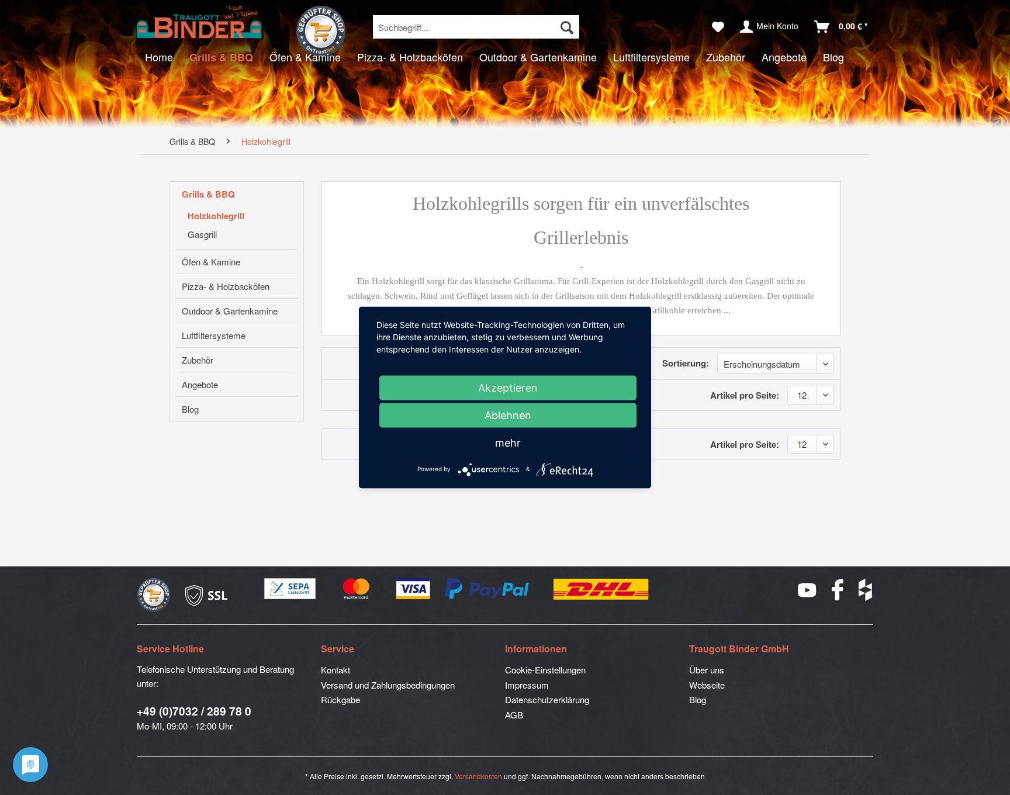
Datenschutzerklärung (547, 699)
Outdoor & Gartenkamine (230, 311)
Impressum (527, 685)
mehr (508, 443)
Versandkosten (478, 776)
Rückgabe (340, 699)
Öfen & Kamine (211, 261)
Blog (190, 409)
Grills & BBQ (208, 194)
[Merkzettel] (718, 27)
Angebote (200, 384)
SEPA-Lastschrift (290, 589)
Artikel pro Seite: (744, 395)
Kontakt (335, 669)
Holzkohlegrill (216, 215)
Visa (413, 589)
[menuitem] (476, 27)
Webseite (707, 685)
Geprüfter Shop (321, 31)
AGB (514, 714)
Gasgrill (202, 234)
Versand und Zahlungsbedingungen (388, 685)
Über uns (706, 669)
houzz (866, 590)
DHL (602, 589)
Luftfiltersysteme (213, 335)
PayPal (487, 589)
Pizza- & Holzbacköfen (225, 286)
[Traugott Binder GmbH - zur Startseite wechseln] (199, 22)
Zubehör (197, 360)
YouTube (808, 590)
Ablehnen (508, 415)
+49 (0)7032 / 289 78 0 (194, 711)
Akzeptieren (508, 388)
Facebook (838, 590)
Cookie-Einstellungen (545, 669)
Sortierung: (685, 363)
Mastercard (357, 589)
